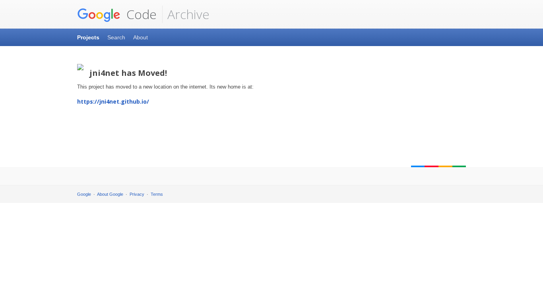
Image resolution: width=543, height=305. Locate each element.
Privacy (137, 194)
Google (84, 194)
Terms (157, 194)
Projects (88, 37)
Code (140, 14)
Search (116, 37)
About (140, 37)
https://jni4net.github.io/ (113, 101)
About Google (110, 194)
